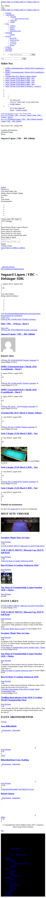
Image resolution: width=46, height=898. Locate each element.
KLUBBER (8, 49)
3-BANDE (13, 17)
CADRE (12, 22)
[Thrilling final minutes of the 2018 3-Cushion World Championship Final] (23, 691)
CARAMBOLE (10, 15)
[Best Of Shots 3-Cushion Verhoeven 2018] (16, 561)
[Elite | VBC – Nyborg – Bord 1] (18, 319)
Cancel (3, 187)
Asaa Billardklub (9, 726)
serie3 (34, 314)
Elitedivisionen (14, 40)
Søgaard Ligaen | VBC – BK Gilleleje (18, 334)
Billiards (18, 314)
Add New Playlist (7, 267)
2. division (13, 43)
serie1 (26, 314)
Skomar (12, 45)
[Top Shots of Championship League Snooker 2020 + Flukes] (6, 583)
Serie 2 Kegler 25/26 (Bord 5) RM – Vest (19, 78)
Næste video (4, 328)
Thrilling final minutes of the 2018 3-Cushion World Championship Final (21, 698)
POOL (7, 24)
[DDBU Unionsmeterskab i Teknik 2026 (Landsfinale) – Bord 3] (18, 383)
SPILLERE (8, 50)
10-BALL (13, 26)
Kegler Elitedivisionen (16, 269)
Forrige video (5, 317)
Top (2, 831)
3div (9, 314)
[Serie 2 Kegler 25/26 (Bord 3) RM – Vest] (14, 461)
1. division (13, 42)
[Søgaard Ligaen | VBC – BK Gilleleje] (19, 330)
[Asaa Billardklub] (3, 722)
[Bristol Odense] (17, 789)
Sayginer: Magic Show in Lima (15, 537)
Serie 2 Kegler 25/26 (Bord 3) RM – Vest (19, 80)
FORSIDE (8, 13)
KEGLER (8, 36)
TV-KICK (8, 47)
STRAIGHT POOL (15, 31)
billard (13, 314)
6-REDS (12, 34)
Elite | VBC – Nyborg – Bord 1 (15, 324)
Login (12, 110)
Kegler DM (13, 38)
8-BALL (12, 29)
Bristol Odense (7, 793)
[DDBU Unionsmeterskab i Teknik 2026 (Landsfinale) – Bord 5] (19, 360)
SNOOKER (8, 33)
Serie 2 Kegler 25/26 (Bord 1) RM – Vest (19, 82)
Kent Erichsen (6, 542)
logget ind (14, 509)
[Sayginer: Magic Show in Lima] (20, 531)
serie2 (30, 314)
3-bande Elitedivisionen (21, 18)
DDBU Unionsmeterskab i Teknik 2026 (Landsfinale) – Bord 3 (19, 390)
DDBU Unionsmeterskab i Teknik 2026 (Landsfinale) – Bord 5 (19, 367)
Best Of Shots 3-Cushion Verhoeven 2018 (19, 565)
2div (6, 314)
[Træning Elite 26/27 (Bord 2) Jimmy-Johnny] (18, 406)
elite (22, 314)
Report (3, 244)
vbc (12, 316)
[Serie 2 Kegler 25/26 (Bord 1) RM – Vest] (18, 482)
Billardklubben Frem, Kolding (15, 760)
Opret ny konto (21, 110)
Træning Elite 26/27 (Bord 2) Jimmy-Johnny (21, 76)
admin (3, 817)
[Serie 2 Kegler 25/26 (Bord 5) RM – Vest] (18, 427)
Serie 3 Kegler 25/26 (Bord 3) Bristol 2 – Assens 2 (23, 86)
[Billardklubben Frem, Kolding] (3, 755)
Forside (3, 113)
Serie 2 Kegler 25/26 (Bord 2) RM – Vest (19, 84)
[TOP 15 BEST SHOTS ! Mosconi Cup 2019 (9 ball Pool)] (22, 546)
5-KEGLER (13, 20)
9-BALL (12, 27)
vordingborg (18, 316)
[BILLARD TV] (20, 2)
